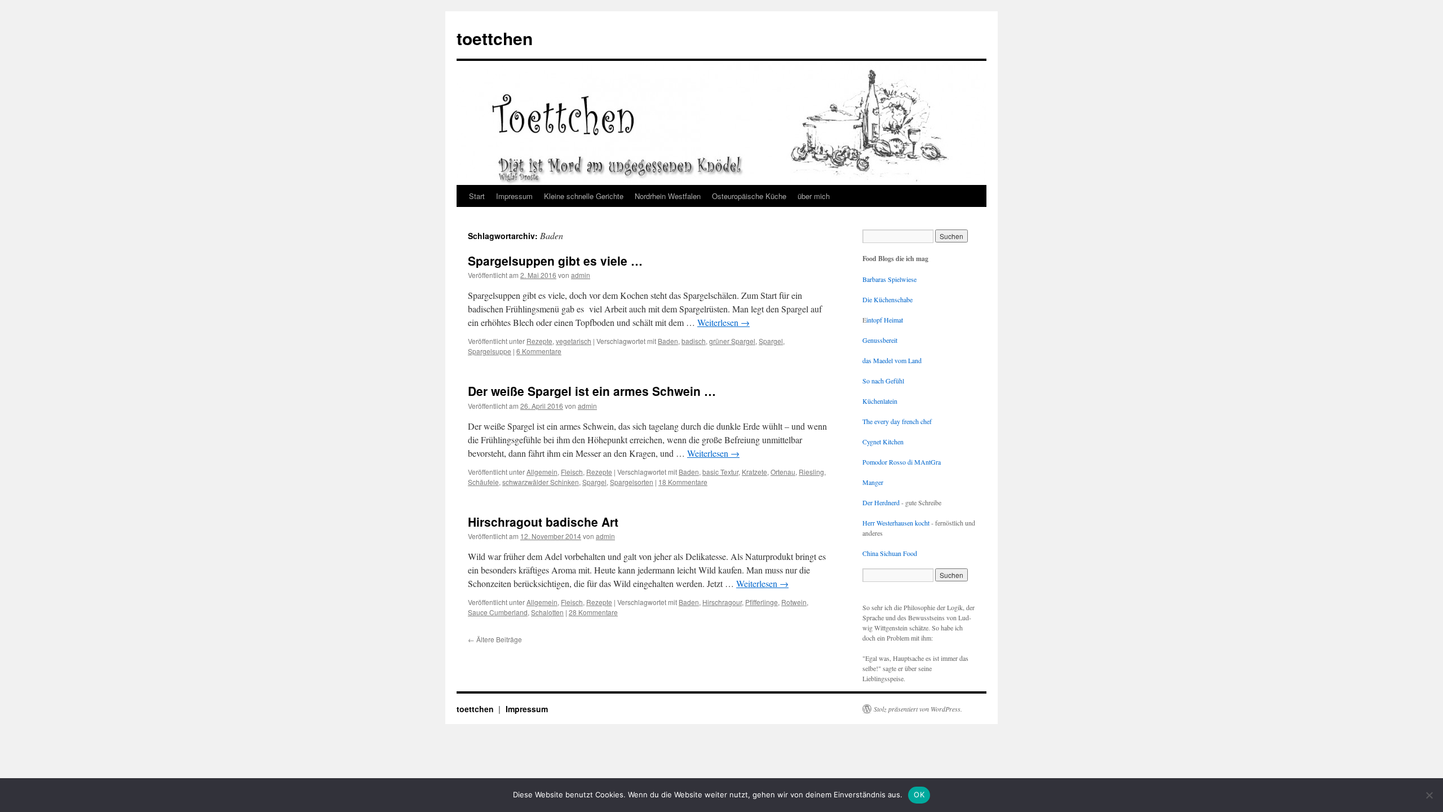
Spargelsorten (631, 482)
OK (919, 794)
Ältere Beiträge (495, 639)
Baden (668, 341)
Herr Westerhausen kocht (895, 522)
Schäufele (483, 482)
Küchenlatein (879, 400)
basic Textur (720, 471)
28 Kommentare (593, 612)
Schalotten (547, 612)
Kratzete (754, 471)
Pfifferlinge (761, 602)
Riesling (811, 471)
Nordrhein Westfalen (668, 196)
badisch (693, 341)
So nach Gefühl (883, 380)
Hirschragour (722, 602)
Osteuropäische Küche (749, 196)
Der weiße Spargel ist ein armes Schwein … (592, 390)
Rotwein (794, 602)
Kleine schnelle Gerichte (583, 196)
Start (477, 196)
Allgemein (541, 471)
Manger (872, 482)
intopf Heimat (884, 319)
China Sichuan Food (889, 553)
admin (580, 275)
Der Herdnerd (881, 502)
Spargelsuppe (489, 351)
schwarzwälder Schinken (540, 482)
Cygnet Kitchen (883, 441)
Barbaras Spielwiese (889, 279)
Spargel (771, 341)
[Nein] (1429, 795)
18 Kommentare (682, 482)
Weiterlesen (723, 322)
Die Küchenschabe (887, 299)
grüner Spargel (732, 341)
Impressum (514, 196)
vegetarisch (573, 341)
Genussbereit (879, 340)
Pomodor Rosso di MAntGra (901, 461)
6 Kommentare (538, 351)
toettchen (495, 38)
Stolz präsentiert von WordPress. (918, 708)
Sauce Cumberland (498, 612)
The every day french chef (897, 421)
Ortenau (783, 471)
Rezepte (539, 341)
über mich (814, 196)
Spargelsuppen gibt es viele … (555, 260)
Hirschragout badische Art (543, 521)
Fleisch (572, 471)
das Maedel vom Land (892, 360)
